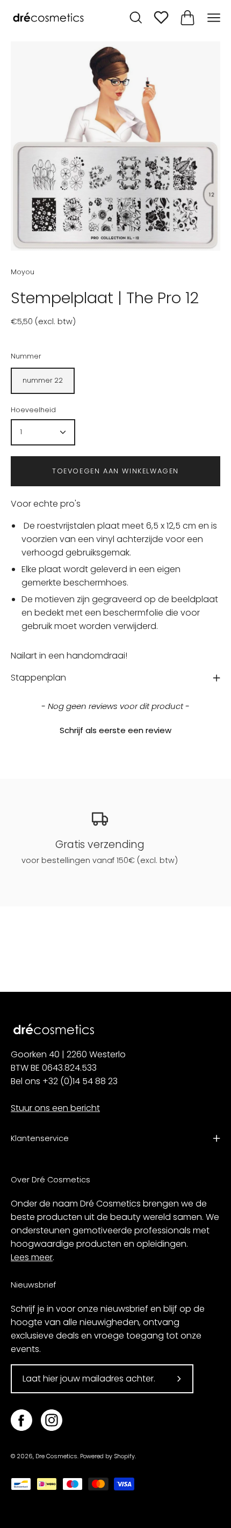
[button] (115, 729)
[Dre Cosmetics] (48, 18)
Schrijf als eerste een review (115, 730)
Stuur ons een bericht (55, 1108)
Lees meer (32, 1257)
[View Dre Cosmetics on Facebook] (21, 1420)
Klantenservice (40, 1138)
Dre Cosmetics (56, 1456)
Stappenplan (38, 677)
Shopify (124, 1456)
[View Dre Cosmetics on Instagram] (51, 1420)
